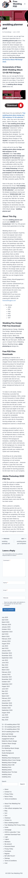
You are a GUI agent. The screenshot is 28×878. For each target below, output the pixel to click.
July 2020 (5, 715)
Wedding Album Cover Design (11, 760)
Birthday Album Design (9, 736)
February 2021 (6, 698)
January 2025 (6, 627)
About (6, 789)
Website (5, 598)
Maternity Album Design (9, 741)
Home (6, 827)
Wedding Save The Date (9, 772)
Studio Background (8, 753)
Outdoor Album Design (9, 743)
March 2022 (5, 670)
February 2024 (6, 639)
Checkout (7, 818)
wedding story (6, 777)
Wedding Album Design (9, 762)
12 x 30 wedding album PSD (11, 724)
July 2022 (5, 660)
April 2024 (5, 634)
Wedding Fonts (6, 767)
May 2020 (5, 720)
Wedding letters (7, 769)
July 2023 (5, 646)
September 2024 (7, 631)
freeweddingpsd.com (9, 300)
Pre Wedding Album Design (10, 748)
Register (7, 853)
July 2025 (5, 617)
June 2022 (5, 662)
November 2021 (7, 679)
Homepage (8, 830)
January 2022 (6, 674)
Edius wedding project (11, 822)
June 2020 (5, 717)
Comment (6, 560)
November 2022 (7, 655)
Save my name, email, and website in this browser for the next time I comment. (14, 603)
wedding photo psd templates (21, 541)
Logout (7, 839)
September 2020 (7, 710)
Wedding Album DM (8, 765)
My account (8, 844)
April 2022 (5, 667)
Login (6, 837)
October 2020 (6, 708)
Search (4, 781)
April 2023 (5, 648)
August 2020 (6, 712)
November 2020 (7, 705)
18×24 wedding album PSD (10, 731)
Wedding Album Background (11, 758)
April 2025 (5, 620)
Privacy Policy (9, 794)
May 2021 (5, 691)
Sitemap (7, 858)
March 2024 (5, 636)
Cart (6, 813)
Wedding (4, 755)
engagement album (8, 739)
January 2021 (6, 700)
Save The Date (6, 750)
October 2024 (6, 629)
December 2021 (7, 677)
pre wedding (6, 746)
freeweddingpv (8, 32)
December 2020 (7, 703)
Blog (6, 810)
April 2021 (5, 693)
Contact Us (8, 792)
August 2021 (6, 686)
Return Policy (9, 796)
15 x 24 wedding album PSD (11, 729)
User (6, 863)
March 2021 (5, 696)
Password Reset (10, 846)
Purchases (8, 851)
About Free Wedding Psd (12, 803)
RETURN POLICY (10, 856)
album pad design (7, 734)
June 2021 (5, 689)
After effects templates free (13, 808)
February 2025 (6, 624)
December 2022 (7, 653)
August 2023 (6, 643)
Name (5, 582)
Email (5, 590)
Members (7, 841)
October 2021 (6, 681)
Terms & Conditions (11, 799)
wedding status (7, 774)
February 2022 (6, 672)
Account (7, 806)
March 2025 (5, 622)
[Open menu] (24, 4)
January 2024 (6, 641)
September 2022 (7, 658)
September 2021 (7, 684)
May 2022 (5, 665)
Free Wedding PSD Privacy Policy (15, 825)
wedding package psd (6, 541)
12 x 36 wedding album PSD (11, 727)
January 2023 (6, 650)
